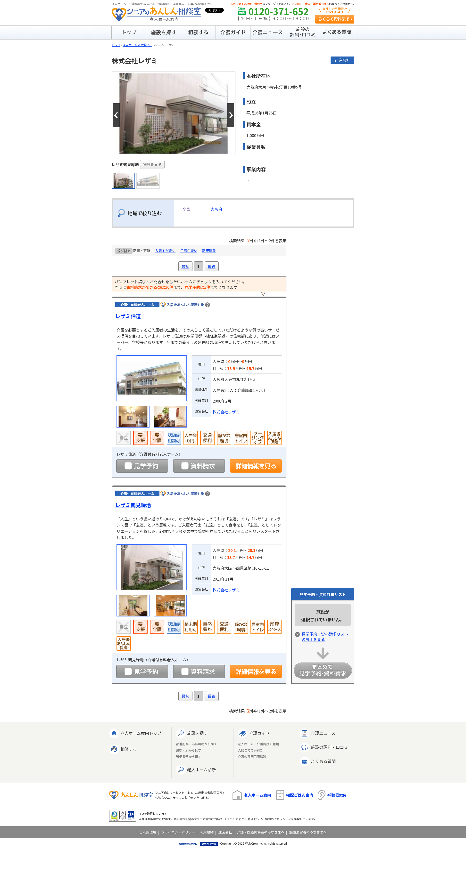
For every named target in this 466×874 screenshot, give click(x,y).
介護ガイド (259, 733)
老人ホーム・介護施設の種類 (258, 744)
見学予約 (142, 466)
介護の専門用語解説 (252, 757)
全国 (186, 209)
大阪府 (216, 209)
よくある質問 (323, 761)
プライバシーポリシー (178, 832)
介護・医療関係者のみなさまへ (260, 832)
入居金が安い (165, 250)
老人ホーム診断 (201, 770)
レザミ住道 (128, 316)
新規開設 (209, 250)
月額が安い (188, 250)
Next (230, 115)
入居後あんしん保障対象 (185, 304)
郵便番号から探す (188, 757)
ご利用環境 (147, 832)
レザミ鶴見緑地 (133, 505)
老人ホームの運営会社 (137, 45)
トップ (116, 45)
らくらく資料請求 (334, 19)
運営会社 (225, 832)
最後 (212, 266)
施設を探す (197, 733)
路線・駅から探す (188, 750)
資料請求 (199, 466)
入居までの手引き (250, 750)
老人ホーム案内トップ (140, 733)
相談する (128, 749)
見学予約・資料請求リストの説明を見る (325, 636)
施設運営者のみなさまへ (308, 832)
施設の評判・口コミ (329, 747)
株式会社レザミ (226, 412)
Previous (116, 115)
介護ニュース (323, 733)
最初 (185, 266)
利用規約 (207, 832)
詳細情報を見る (256, 466)
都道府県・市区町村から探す (196, 744)
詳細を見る (152, 164)
